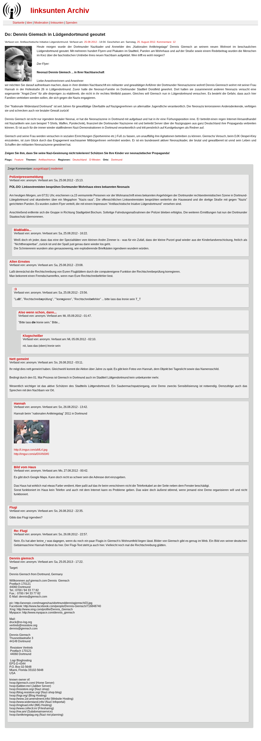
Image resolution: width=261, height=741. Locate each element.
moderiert (57, 168)
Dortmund (116, 159)
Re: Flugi (21, 531)
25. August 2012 (146, 41)
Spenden (71, 22)
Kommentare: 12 (166, 41)
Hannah (20, 403)
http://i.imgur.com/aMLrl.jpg (30, 449)
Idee (29, 22)
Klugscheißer (33, 336)
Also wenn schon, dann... (37, 312)
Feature (19, 159)
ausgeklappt (41, 168)
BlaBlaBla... (22, 230)
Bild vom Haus (25, 467)
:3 (15, 289)
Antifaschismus (47, 159)
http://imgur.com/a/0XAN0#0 (31, 453)
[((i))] (11, 17)
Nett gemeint (19, 359)
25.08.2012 (90, 41)
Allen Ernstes (19, 261)
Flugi (13, 507)
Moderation (41, 22)
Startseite (19, 22)
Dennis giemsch (21, 558)
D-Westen (94, 159)
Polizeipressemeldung (26, 177)
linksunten (57, 22)
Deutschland (80, 159)
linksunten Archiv (59, 10)
